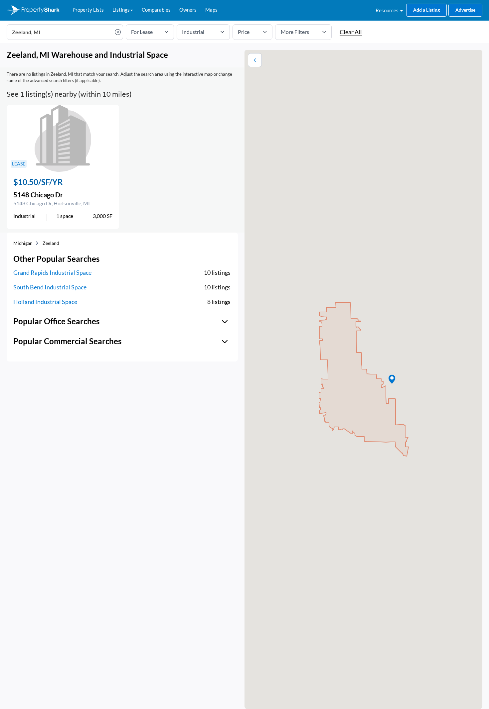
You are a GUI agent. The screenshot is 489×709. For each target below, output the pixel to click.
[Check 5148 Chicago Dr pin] (392, 379)
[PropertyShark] (33, 10)
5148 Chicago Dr (38, 195)
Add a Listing (426, 10)
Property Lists (88, 10)
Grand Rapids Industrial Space (52, 272)
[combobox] (65, 32)
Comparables (156, 10)
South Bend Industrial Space (49, 287)
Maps (211, 10)
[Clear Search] (118, 32)
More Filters (295, 32)
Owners (188, 10)
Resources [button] (388, 10)
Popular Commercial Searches (67, 341)
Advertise (465, 10)
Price (243, 32)
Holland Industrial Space (45, 301)
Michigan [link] (23, 243)
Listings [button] (121, 10)
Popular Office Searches (56, 321)
